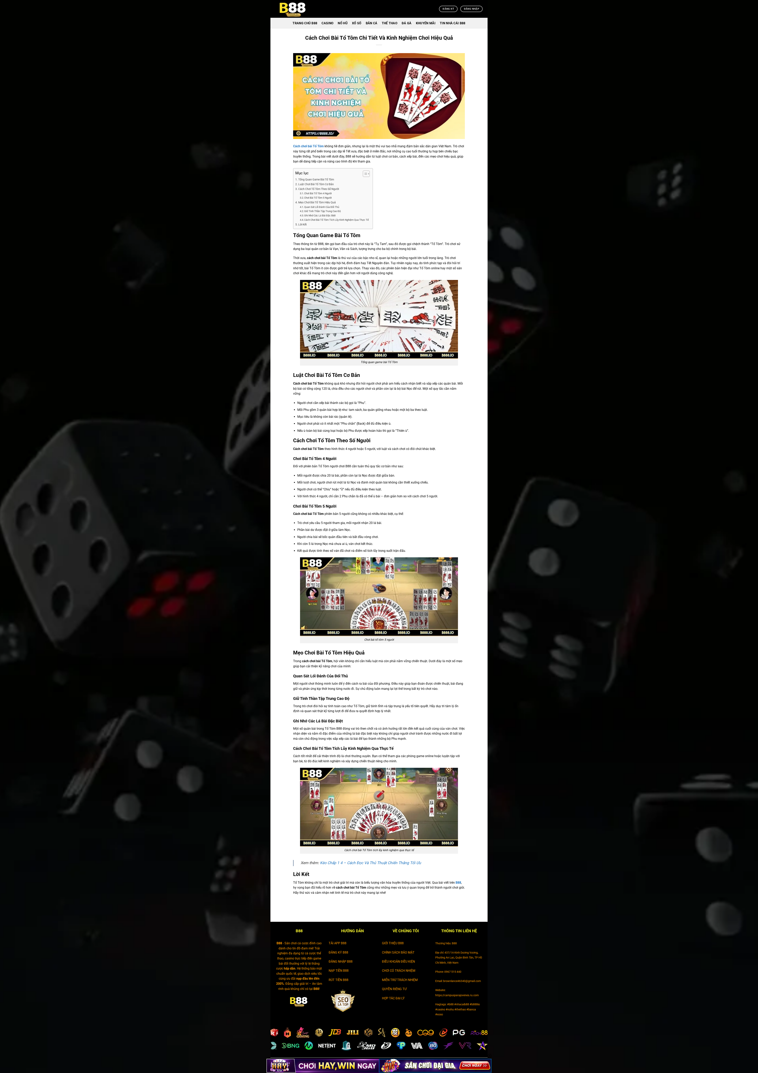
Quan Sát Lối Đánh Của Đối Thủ (321, 207)
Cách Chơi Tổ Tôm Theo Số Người (318, 189)
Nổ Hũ (343, 23)
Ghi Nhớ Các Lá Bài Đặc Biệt (320, 215)
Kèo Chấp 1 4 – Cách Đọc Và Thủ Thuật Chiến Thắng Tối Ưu (370, 863)
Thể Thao (390, 23)
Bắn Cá (371, 23)
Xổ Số (356, 23)
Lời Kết (302, 224)
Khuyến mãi (425, 23)
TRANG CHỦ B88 (305, 23)
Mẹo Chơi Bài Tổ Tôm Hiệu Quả (317, 202)
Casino (327, 23)
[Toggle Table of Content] (364, 173)
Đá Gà (407, 23)
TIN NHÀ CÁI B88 (452, 23)
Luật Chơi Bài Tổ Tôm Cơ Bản (316, 184)
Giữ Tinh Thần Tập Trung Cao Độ (322, 211)
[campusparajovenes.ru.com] (295, 9)
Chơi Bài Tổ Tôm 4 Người (318, 193)
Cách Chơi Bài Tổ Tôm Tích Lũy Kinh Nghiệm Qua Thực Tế (336, 219)
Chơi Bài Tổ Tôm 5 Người (318, 197)
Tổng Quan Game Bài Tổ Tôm (316, 179)
